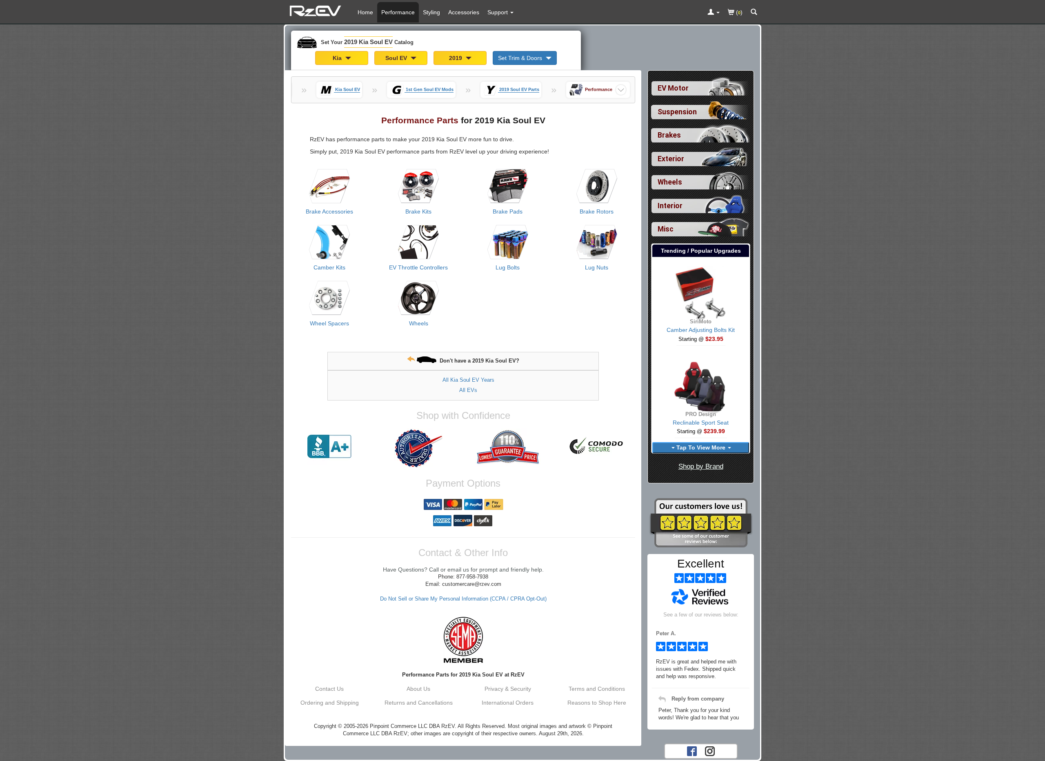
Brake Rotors (597, 211)
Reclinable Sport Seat (701, 422)
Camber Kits (329, 267)
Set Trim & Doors (521, 58)
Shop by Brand (700, 466)
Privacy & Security (508, 688)
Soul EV (397, 58)
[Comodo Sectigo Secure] (596, 446)
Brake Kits (418, 211)
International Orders (508, 702)
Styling (431, 12)
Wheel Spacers (329, 323)
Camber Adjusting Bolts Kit (701, 330)
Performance (398, 12)
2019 (456, 58)
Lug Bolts (508, 267)
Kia (338, 58)
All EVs (468, 390)
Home (365, 12)
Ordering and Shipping (329, 702)
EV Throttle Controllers (418, 267)
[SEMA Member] (463, 639)
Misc (666, 229)
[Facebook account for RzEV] (692, 751)
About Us (418, 688)
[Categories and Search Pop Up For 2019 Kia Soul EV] (754, 12)
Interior (670, 206)
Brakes (669, 135)
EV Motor (673, 88)
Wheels (418, 323)
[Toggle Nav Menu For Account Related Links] (713, 12)
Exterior (671, 159)
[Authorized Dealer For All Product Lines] (418, 448)
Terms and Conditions (597, 688)
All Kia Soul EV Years (468, 380)
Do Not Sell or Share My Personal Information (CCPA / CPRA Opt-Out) (463, 599)
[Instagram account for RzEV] (710, 751)
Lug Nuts (596, 267)
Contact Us (329, 688)
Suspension (677, 112)
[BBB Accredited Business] (329, 446)
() (738, 12)
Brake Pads (507, 211)
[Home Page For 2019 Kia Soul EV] (316, 10)
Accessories (463, 12)
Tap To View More (701, 447)
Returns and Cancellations (419, 702)
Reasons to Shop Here (596, 702)
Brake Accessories (329, 211)
